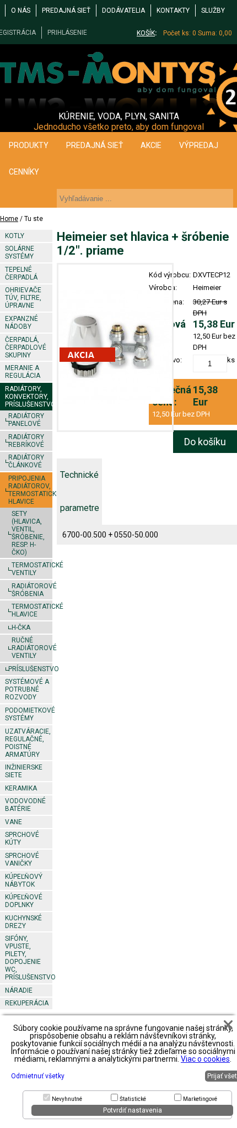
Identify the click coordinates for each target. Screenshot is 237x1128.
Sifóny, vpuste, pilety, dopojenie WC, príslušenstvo (28, 958)
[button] (228, 1024)
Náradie (19, 990)
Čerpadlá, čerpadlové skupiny (25, 347)
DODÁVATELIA (123, 10)
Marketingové (200, 1099)
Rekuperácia (27, 1003)
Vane (13, 822)
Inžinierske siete (23, 771)
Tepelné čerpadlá (21, 273)
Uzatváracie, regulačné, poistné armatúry (28, 743)
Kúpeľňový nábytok (23, 880)
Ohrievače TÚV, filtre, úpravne (23, 297)
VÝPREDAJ (198, 145)
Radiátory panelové (26, 420)
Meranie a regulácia (22, 371)
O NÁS (20, 10)
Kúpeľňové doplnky (23, 901)
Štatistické (133, 1099)
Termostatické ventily (32, 569)
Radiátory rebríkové (26, 441)
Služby (213, 10)
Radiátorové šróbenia (32, 590)
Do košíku (205, 441)
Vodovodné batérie (25, 805)
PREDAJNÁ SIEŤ (66, 10)
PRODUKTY (29, 145)
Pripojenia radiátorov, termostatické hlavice (30, 490)
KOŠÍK (146, 33)
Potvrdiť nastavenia (132, 1110)
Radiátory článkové (26, 461)
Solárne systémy (19, 252)
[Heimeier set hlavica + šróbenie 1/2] (115, 347)
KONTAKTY (173, 10)
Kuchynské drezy (23, 922)
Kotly (14, 236)
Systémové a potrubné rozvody (27, 689)
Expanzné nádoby (21, 322)
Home (9, 219)
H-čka (21, 627)
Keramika (21, 788)
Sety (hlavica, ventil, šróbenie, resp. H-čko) (28, 533)
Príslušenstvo (30, 669)
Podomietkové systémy (28, 714)
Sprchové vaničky (22, 859)
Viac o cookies (205, 1059)
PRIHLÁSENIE (67, 32)
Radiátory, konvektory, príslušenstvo (28, 396)
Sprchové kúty (22, 838)
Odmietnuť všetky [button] (37, 1076)
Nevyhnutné (67, 1099)
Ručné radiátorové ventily (32, 648)
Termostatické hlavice (32, 610)
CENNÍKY (24, 171)
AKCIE (151, 145)
